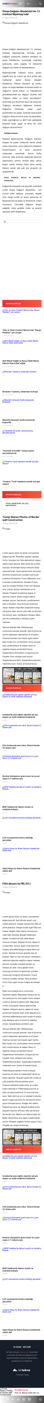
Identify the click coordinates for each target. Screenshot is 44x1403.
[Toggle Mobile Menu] (20, 3)
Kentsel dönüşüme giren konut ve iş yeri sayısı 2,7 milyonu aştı (21, 777)
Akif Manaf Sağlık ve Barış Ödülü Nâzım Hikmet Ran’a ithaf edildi (20, 362)
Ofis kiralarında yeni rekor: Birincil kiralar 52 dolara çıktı (21, 746)
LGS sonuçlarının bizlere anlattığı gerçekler (17, 838)
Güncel (5, 720)
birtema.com (24, 1352)
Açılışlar (5, 487)
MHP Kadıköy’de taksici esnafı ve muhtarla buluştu (17, 808)
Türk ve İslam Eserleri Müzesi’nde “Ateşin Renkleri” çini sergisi (21, 331)
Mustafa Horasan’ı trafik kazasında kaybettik (18, 421)
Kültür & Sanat (7, 335)
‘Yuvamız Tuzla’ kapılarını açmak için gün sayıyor (21, 482)
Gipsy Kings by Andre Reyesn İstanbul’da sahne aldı (21, 869)
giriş (27, 503)
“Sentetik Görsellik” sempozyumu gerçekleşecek (18, 451)
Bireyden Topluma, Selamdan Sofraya (20, 391)
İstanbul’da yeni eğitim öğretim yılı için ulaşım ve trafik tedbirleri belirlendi (20, 715)
